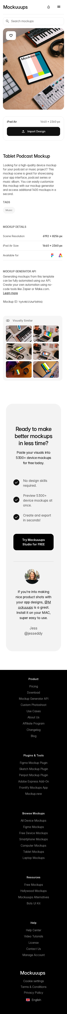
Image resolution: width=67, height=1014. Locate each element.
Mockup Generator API (33, 698)
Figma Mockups (33, 827)
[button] (48, 7)
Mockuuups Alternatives (33, 897)
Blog (33, 736)
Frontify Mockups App (33, 787)
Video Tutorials (33, 936)
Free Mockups (33, 885)
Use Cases (33, 711)
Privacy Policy (33, 992)
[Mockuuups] (22, 7)
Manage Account (33, 955)
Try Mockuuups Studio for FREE (33, 542)
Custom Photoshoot (33, 705)
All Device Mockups (33, 820)
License (33, 942)
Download (33, 692)
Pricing (33, 686)
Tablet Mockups (33, 852)
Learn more (10, 293)
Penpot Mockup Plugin (33, 775)
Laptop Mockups (34, 858)
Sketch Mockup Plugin (33, 769)
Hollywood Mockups (33, 891)
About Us (33, 717)
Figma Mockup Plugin (33, 763)
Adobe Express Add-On (33, 781)
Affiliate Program (33, 723)
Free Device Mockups (33, 833)
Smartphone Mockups (33, 839)
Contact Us (33, 949)
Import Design (36, 131)
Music (9, 210)
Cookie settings (33, 981)
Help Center (33, 930)
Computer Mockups (33, 845)
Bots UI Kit (33, 903)
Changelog (34, 730)
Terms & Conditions (33, 986)
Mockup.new (33, 794)
